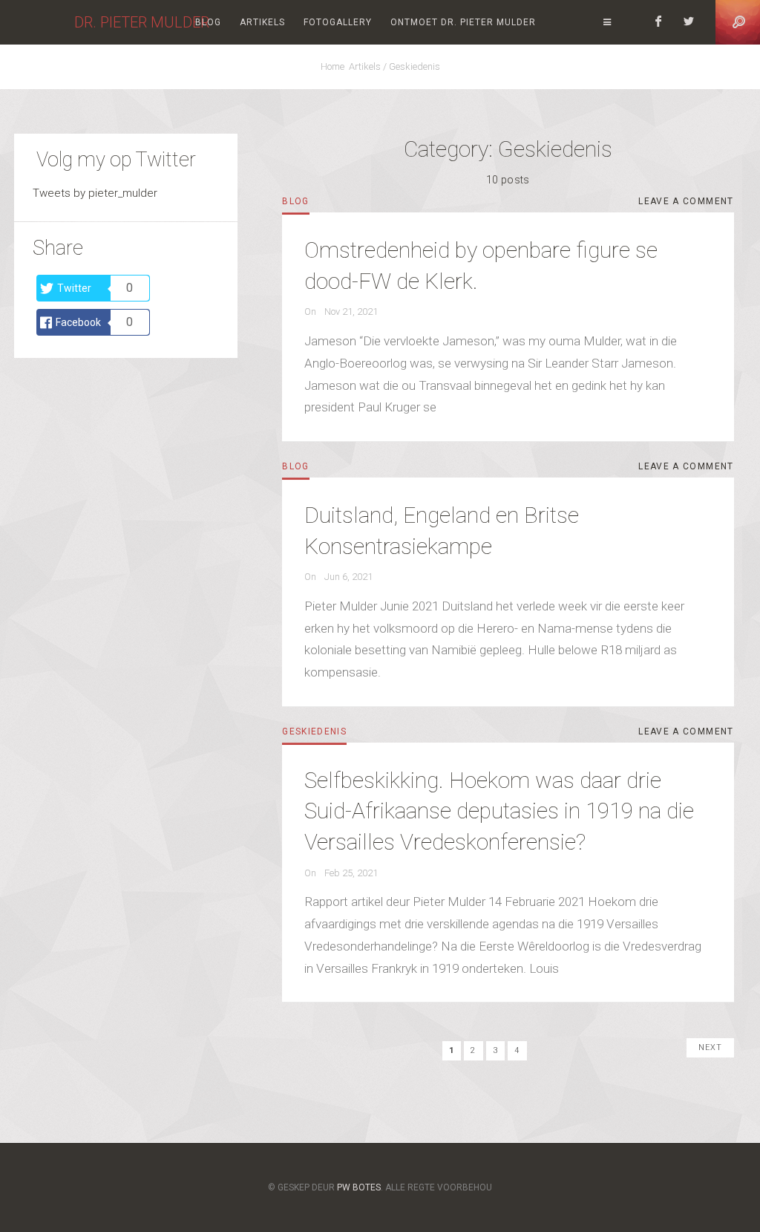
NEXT (710, 1047)
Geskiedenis (414, 66)
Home (335, 66)
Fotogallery (338, 22)
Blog (208, 22)
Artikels (262, 22)
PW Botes (359, 1187)
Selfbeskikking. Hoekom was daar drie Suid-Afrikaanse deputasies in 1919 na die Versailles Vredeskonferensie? (499, 811)
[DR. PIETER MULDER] (37, 22)
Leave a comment (685, 203)
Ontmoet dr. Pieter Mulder (463, 22)
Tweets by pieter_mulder (95, 193)
